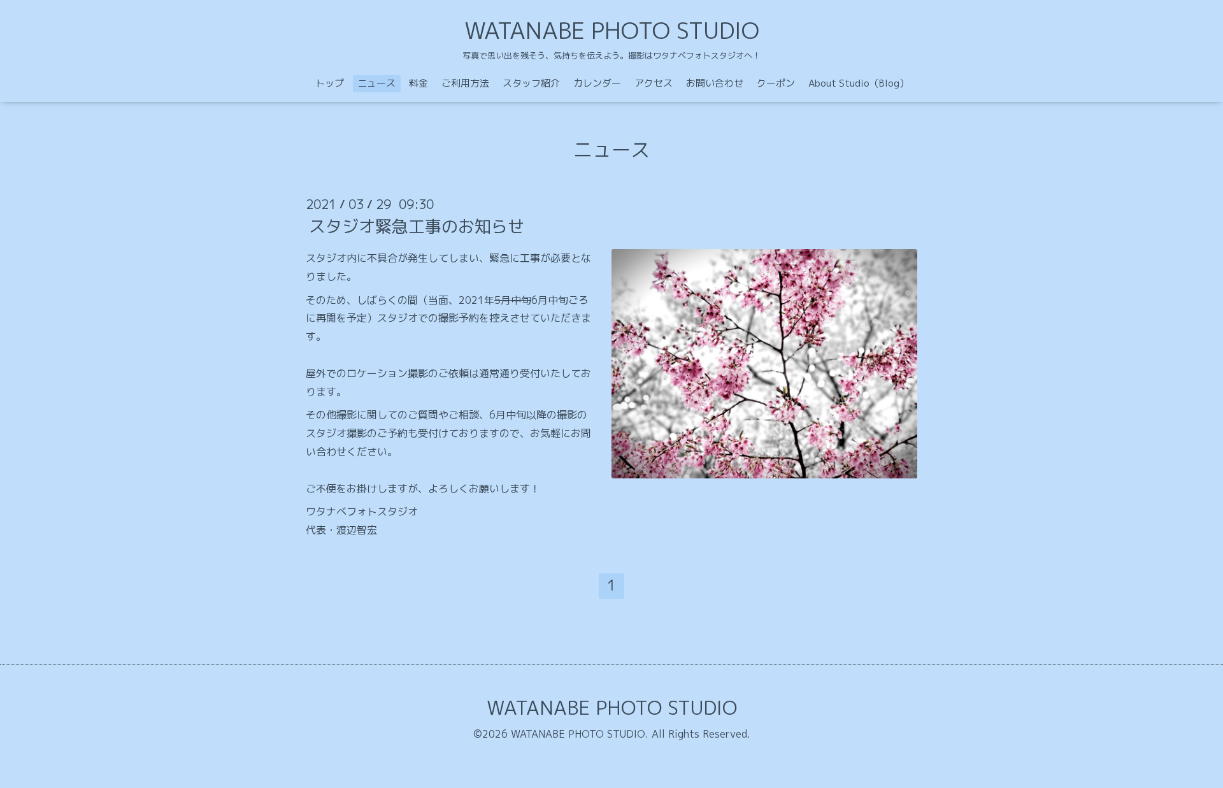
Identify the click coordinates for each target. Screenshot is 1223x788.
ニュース (376, 83)
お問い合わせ (714, 83)
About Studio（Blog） (858, 83)
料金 (418, 83)
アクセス (653, 83)
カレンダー (597, 83)
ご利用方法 (465, 83)
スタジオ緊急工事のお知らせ (416, 226)
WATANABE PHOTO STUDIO (611, 30)
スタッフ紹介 (531, 83)
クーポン (776, 83)
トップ (329, 83)
